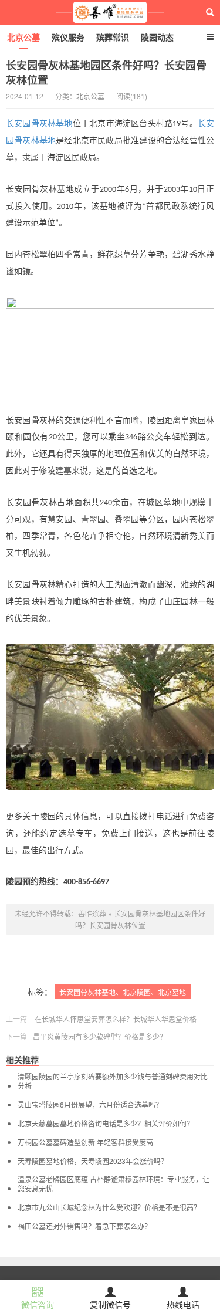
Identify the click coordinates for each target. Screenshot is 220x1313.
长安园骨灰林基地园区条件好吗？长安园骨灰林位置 (106, 72)
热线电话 (183, 1304)
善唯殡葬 (110, 12)
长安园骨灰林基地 (39, 123)
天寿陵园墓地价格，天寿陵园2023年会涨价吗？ (93, 1161)
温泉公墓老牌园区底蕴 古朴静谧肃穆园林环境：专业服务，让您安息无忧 (113, 1184)
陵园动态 (157, 37)
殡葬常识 (112, 37)
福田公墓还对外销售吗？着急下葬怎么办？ (84, 1226)
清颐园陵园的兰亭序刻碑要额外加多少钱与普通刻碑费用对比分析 (113, 1081)
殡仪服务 (68, 37)
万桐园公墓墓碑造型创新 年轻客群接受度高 (85, 1142)
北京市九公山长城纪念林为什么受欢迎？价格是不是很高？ (109, 1207)
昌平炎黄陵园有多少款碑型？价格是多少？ (100, 1036)
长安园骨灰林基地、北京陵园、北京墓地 (122, 992)
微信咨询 (37, 1304)
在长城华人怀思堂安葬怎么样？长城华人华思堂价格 (116, 1019)
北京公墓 (23, 37)
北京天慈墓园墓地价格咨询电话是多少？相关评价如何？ (106, 1123)
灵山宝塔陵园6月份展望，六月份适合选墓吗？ (90, 1104)
